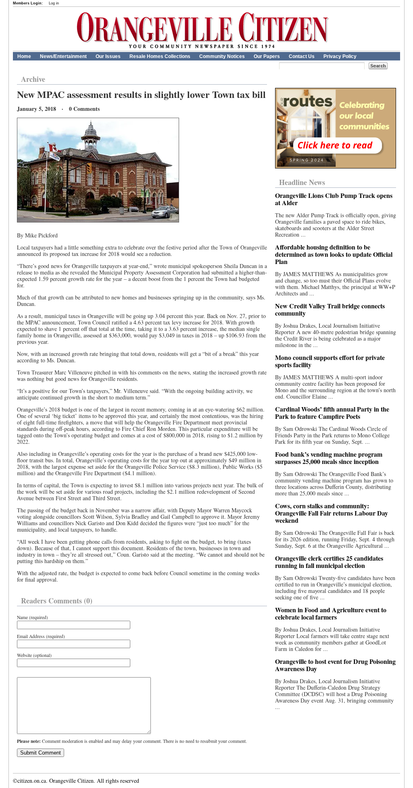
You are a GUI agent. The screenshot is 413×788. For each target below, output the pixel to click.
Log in (54, 3)
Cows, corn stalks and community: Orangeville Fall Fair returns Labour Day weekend (331, 513)
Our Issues (108, 56)
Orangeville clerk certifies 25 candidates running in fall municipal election (329, 561)
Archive (33, 79)
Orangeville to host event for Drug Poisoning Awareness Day (335, 665)
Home (24, 56)
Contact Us (302, 56)
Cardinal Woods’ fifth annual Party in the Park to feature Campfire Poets (332, 412)
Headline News (302, 182)
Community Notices (222, 56)
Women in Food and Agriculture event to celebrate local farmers (330, 613)
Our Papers (267, 56)
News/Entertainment (63, 56)
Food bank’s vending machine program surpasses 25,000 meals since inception (328, 457)
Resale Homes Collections (159, 56)
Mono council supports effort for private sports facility (330, 361)
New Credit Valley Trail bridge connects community (330, 309)
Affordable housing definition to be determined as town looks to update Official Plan (333, 254)
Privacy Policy (340, 56)
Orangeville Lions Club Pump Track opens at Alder (333, 199)
